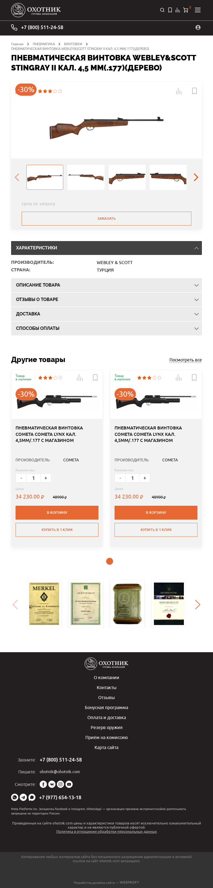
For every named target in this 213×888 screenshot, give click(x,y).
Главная (17, 44)
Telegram (23, 797)
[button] (179, 91)
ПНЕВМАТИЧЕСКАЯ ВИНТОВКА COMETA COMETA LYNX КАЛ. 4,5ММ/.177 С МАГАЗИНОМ (49, 434)
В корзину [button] (57, 512)
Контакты (106, 687)
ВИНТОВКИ (73, 44)
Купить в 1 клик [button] (57, 529)
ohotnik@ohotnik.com (60, 771)
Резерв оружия (107, 727)
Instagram (60, 784)
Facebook (43, 784)
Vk (51, 784)
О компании (106, 677)
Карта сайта (106, 747)
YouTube (69, 784)
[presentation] (16, 177)
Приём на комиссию (106, 737)
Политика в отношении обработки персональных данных (106, 831)
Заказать (106, 218)
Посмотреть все (185, 359)
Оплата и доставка (106, 717)
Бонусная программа (106, 707)
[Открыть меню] (198, 10)
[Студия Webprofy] (129, 883)
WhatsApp (14, 797)
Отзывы (106, 697)
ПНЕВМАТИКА (44, 44)
